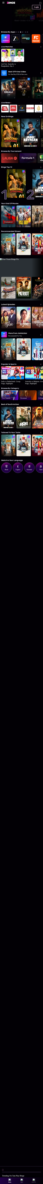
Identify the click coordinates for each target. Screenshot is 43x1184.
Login (36, 7)
